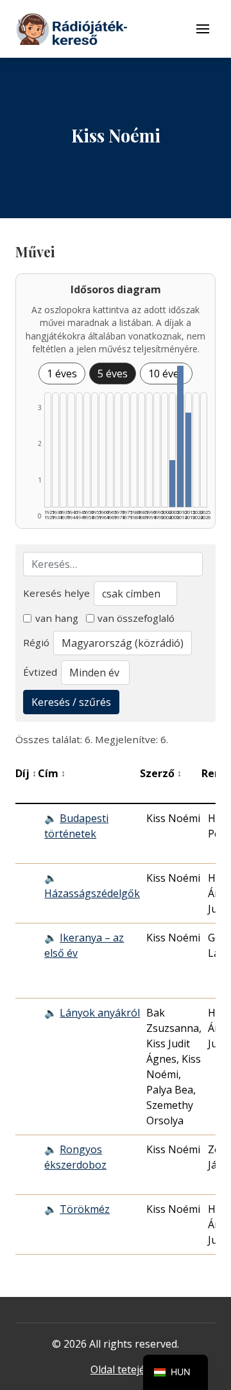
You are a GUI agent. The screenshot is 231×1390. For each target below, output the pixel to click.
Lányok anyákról (100, 1013)
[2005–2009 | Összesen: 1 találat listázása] (172, 483)
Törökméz (85, 1209)
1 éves (62, 373)
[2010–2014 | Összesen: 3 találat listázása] (180, 436)
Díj (26, 773)
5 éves (113, 373)
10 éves (166, 373)
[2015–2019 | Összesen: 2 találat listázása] (188, 460)
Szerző (161, 773)
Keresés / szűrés (71, 702)
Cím (51, 773)
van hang (56, 618)
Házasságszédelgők (92, 893)
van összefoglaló (136, 618)
